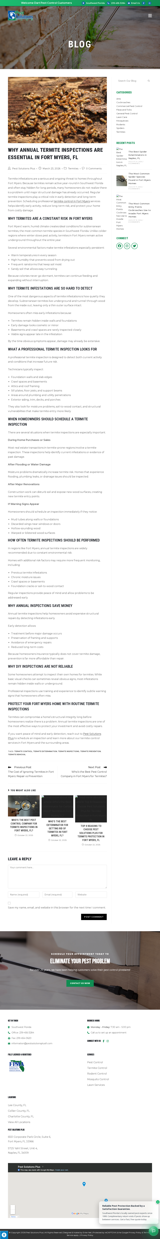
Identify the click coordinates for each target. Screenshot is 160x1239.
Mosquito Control (98, 1079)
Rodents (120, 124)
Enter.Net (87, 1232)
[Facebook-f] (103, 1041)
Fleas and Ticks (124, 109)
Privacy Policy (135, 1232)
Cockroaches (123, 102)
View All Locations (19, 1122)
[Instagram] (107, 1041)
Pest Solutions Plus (23, 168)
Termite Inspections (68, 751)
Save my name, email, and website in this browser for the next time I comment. (57, 907)
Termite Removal (17, 754)
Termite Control (23, 751)
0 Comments (94, 168)
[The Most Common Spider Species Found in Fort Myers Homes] (121, 180)
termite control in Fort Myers (72, 201)
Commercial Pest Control (129, 106)
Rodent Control (97, 1073)
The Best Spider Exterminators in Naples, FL (137, 154)
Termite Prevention (90, 751)
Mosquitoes (122, 120)
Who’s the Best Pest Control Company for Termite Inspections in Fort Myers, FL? (24, 825)
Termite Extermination (45, 751)
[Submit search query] (149, 81)
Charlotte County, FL (21, 1116)
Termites (73, 168)
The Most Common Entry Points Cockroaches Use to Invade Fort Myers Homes (139, 210)
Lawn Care (121, 117)
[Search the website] (134, 80)
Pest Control (95, 1062)
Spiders (120, 128)
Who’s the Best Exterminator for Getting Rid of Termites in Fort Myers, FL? (57, 828)
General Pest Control (127, 113)
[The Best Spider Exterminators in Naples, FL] (121, 157)
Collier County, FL (19, 1110)
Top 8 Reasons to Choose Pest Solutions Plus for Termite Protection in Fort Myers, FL (91, 833)
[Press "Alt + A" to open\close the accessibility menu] (4, 1235)
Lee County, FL (17, 1105)
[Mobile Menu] (150, 15)
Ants (118, 98)
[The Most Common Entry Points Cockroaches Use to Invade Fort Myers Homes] (121, 213)
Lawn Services (96, 1084)
